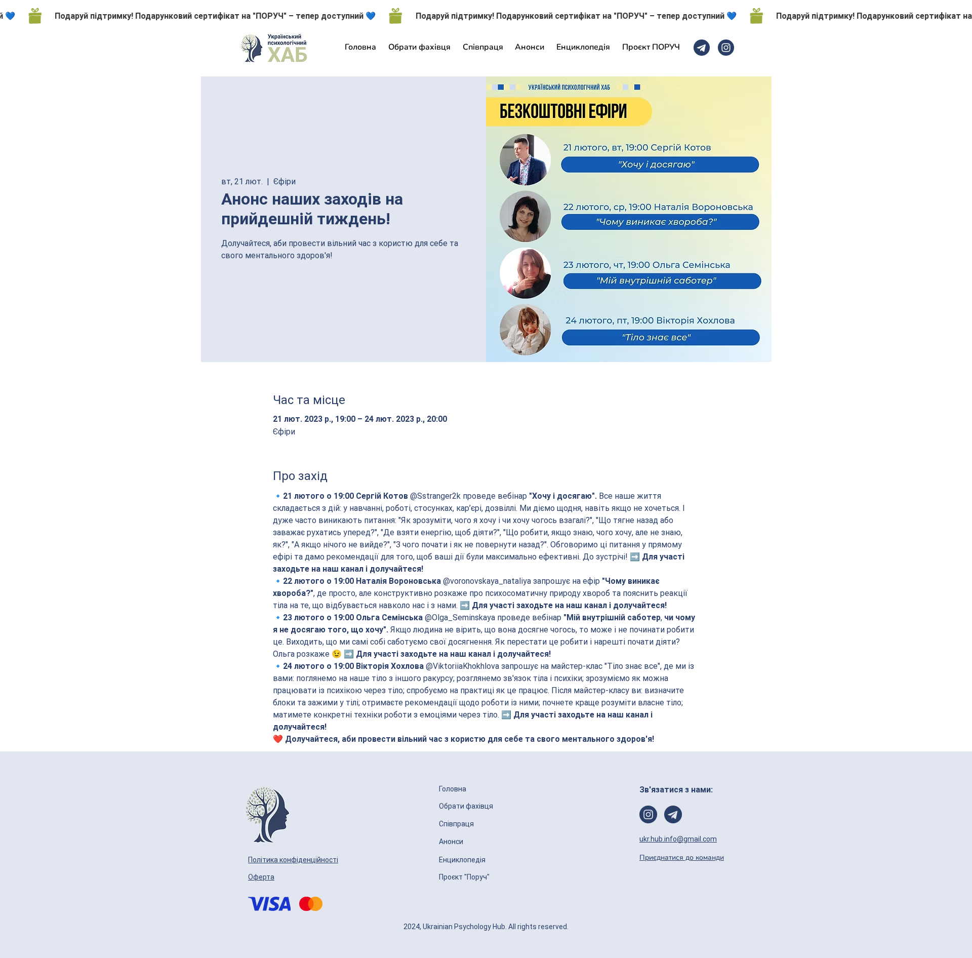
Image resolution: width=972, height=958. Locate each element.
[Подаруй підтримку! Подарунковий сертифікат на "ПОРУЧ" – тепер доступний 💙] (486, 15)
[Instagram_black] (726, 47)
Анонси (452, 841)
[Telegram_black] (702, 47)
